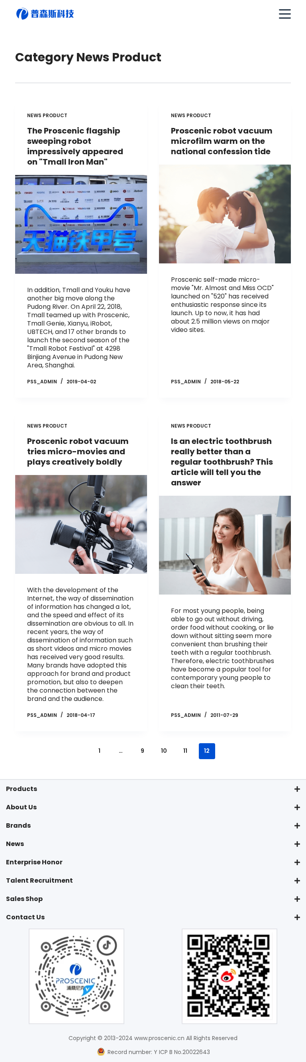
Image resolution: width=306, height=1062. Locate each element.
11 (185, 751)
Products (21, 788)
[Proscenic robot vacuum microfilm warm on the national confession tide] (225, 214)
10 (164, 751)
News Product (47, 115)
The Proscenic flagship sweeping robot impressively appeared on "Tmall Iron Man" (75, 146)
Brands (18, 825)
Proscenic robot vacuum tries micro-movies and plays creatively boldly (78, 451)
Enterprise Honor (34, 862)
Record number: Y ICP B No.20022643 (158, 1052)
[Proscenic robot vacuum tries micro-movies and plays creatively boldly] (81, 524)
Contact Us (25, 917)
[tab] (153, 789)
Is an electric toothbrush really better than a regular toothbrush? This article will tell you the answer (222, 462)
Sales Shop (24, 898)
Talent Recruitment (39, 880)
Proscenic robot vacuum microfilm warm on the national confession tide (222, 141)
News (15, 843)
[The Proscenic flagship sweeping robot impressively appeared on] (81, 224)
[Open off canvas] (285, 14)
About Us (21, 807)
